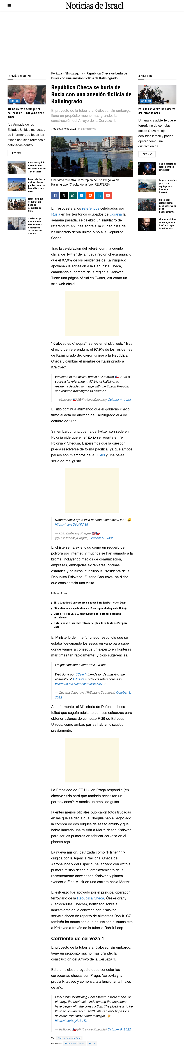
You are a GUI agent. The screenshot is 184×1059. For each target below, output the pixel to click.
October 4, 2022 (119, 399)
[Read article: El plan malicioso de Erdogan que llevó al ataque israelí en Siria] (147, 224)
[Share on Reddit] (90, 195)
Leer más (18, 152)
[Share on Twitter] (64, 195)
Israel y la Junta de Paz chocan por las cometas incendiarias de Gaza (36, 185)
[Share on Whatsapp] (73, 195)
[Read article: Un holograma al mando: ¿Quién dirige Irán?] (147, 168)
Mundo (14, 100)
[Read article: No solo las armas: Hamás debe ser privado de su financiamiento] (147, 204)
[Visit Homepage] (94, 5)
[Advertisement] (92, 41)
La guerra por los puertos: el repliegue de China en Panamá (167, 186)
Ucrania (116, 214)
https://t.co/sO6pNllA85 (71, 524)
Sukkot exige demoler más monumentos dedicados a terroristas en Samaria (35, 226)
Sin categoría (74, 73)
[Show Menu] (9, 5)
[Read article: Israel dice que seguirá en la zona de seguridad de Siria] (17, 203)
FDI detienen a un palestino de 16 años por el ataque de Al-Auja (90, 608)
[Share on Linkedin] (99, 195)
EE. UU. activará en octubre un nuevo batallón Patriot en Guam (90, 602)
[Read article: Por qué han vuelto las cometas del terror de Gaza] (157, 94)
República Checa (90, 898)
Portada (56, 73)
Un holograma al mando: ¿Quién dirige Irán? (167, 166)
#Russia (78, 679)
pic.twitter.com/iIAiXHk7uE (88, 683)
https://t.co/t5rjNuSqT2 (71, 1020)
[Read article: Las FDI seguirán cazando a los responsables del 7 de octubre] (17, 167)
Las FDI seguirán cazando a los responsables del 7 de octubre (37, 167)
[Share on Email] (108, 195)
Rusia (56, 214)
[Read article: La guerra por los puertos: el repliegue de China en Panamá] (147, 185)
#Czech (81, 674)
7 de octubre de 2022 (63, 128)
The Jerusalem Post (69, 1037)
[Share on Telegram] (82, 195)
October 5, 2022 (101, 538)
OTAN (100, 454)
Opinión (146, 100)
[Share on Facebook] (55, 195)
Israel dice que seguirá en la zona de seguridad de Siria (35, 204)
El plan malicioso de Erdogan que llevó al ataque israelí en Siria (167, 224)
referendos (91, 208)
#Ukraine (61, 683)
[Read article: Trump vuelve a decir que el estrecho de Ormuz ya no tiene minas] (27, 94)
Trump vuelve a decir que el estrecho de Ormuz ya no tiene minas (26, 113)
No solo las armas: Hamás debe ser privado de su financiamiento (167, 205)
